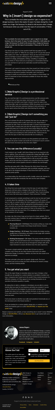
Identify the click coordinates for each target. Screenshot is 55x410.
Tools (39, 379)
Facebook (22, 342)
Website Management (26, 378)
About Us (50, 378)
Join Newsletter (39, 361)
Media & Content (27, 381)
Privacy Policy (23, 404)
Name (31, 350)
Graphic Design (27, 384)
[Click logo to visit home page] (13, 3)
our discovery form (29, 314)
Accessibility (23, 407)
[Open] (50, 3)
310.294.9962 (31, 306)
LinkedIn (36, 342)
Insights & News (41, 376)
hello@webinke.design (9, 384)
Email (43, 350)
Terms (30, 404)
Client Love (49, 382)
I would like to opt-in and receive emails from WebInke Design (40, 355)
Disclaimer (35, 404)
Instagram (29, 342)
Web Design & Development (26, 374)
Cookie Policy (43, 404)
